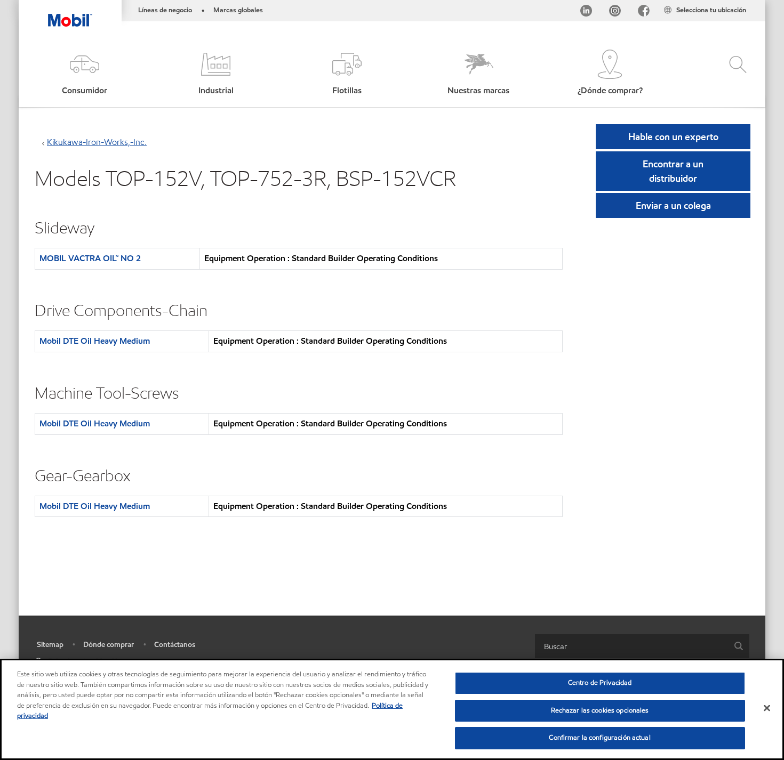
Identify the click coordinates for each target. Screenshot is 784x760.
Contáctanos (174, 645)
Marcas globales (238, 10)
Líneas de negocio (165, 10)
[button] (84, 73)
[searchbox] (631, 646)
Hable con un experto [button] (673, 137)
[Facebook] (644, 12)
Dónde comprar (108, 645)
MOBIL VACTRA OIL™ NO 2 (90, 258)
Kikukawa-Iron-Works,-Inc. (97, 142)
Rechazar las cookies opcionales (600, 710)
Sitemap (50, 645)
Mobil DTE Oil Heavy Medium (94, 340)
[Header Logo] (70, 13)
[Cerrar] (767, 708)
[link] (755, 2)
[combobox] (642, 646)
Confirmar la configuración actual (599, 737)
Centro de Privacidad (600, 683)
